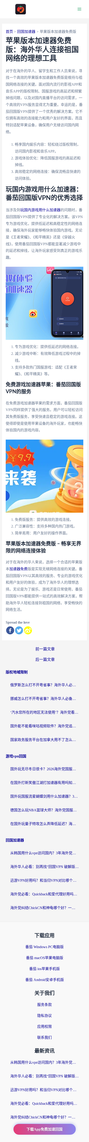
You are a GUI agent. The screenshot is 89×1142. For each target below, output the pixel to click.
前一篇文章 (45, 649)
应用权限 (44, 1027)
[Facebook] (10, 630)
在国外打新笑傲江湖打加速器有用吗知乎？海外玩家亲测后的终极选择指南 (44, 783)
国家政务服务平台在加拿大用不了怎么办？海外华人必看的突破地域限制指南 (44, 740)
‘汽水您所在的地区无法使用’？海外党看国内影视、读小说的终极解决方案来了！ (44, 712)
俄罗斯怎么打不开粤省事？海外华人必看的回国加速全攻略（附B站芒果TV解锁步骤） (44, 685)
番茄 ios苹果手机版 (44, 969)
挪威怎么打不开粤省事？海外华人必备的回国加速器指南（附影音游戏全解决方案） (44, 699)
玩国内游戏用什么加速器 (40, 210)
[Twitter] (19, 630)
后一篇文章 (45, 660)
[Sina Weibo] (28, 630)
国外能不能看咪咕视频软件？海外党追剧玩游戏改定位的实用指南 (44, 726)
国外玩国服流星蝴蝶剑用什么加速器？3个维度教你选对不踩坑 (44, 796)
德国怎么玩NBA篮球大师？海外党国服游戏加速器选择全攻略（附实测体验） (44, 810)
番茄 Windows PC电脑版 (44, 947)
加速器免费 (18, 569)
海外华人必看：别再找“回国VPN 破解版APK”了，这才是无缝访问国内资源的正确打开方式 (44, 867)
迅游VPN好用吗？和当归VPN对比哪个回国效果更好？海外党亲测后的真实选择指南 (44, 880)
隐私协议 (44, 1016)
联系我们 (44, 1037)
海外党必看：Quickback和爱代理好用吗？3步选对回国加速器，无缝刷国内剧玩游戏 (44, 894)
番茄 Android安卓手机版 (44, 980)
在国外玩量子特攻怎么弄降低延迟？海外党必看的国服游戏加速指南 (44, 824)
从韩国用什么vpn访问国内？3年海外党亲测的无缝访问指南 (44, 853)
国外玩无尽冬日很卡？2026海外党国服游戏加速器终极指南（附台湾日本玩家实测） (44, 769)
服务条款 (44, 1005)
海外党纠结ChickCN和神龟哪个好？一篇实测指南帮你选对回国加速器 (44, 908)
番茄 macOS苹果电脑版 (44, 958)
